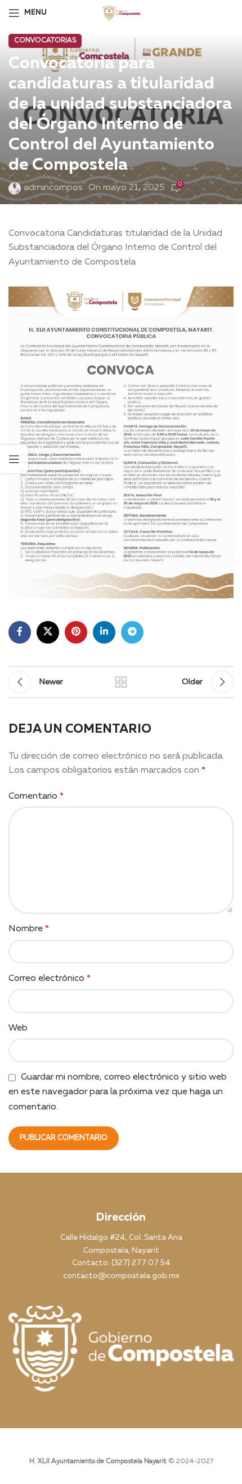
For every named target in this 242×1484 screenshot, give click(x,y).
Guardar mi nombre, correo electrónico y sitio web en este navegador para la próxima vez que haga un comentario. (117, 1092)
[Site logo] (121, 12)
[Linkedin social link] (104, 632)
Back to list (121, 682)
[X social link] (48, 632)
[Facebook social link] (19, 632)
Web (18, 1028)
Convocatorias (45, 40)
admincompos (53, 187)
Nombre (28, 928)
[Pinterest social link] (76, 632)
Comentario (36, 796)
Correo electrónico (49, 978)
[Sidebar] (14, 459)
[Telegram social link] (132, 632)
